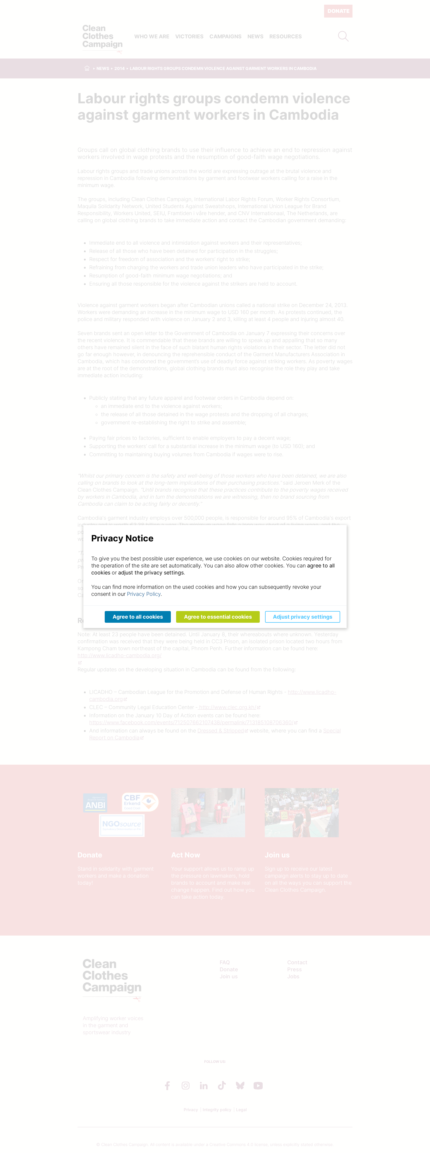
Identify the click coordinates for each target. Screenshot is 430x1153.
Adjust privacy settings (302, 617)
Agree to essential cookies (218, 617)
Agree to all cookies (138, 617)
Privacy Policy (144, 594)
